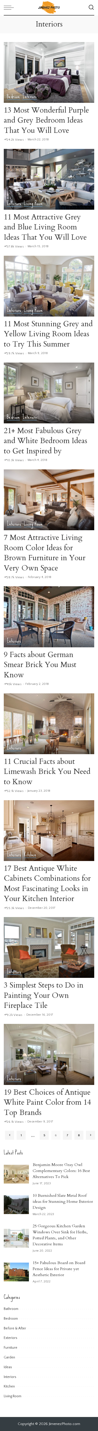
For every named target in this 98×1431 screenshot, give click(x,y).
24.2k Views (15, 139)
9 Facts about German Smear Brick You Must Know (40, 665)
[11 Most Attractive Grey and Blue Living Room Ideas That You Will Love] (49, 179)
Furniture (10, 1348)
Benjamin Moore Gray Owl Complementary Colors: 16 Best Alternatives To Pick (61, 1171)
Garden (9, 1357)
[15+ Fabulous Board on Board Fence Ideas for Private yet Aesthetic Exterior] (16, 1272)
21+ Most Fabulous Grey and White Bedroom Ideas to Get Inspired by (45, 441)
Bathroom (11, 1309)
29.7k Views (15, 353)
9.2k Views (14, 1015)
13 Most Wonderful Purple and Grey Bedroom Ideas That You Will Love (46, 120)
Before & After (15, 1328)
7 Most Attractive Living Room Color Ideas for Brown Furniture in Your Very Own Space (44, 552)
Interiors (29, 97)
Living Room (33, 204)
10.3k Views (15, 460)
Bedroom (13, 97)
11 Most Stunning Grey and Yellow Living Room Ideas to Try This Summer (48, 334)
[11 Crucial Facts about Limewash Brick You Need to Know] (49, 723)
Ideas (8, 1367)
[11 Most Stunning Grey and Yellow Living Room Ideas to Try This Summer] (49, 286)
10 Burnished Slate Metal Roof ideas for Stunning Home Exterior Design (63, 1201)
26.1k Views (15, 1121)
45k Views (14, 684)
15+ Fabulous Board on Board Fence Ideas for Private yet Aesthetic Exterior (59, 1269)
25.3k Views (15, 908)
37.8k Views (15, 246)
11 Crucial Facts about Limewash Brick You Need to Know (47, 771)
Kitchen (30, 855)
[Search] (91, 7)
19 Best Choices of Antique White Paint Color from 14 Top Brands (47, 1102)
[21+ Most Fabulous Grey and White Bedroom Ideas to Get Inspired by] (49, 393)
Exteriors (10, 1338)
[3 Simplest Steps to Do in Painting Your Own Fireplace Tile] (49, 947)
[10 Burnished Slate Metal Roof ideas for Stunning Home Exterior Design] (16, 1204)
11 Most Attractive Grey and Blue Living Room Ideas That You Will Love (45, 227)
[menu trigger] (10, 7)
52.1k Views (15, 791)
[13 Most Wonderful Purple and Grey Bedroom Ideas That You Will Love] (49, 72)
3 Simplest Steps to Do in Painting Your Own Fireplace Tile (43, 995)
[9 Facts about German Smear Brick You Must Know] (49, 616)
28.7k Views (15, 577)
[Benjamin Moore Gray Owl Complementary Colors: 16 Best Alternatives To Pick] (16, 1174)
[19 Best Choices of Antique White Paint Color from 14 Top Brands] (49, 1054)
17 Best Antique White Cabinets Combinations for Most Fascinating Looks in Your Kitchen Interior (47, 883)
